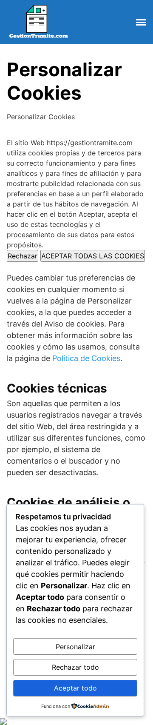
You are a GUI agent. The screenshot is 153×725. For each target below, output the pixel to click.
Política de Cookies (86, 358)
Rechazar (22, 256)
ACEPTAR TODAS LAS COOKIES (92, 256)
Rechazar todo (75, 667)
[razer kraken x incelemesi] (76, 721)
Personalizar (75, 646)
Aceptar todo (75, 688)
